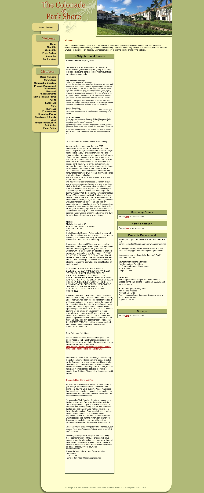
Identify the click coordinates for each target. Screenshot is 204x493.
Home (53, 44)
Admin (144, 488)
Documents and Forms (44, 97)
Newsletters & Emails (45, 117)
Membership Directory (45, 83)
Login (41, 27)
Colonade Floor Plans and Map (79, 380)
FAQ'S (53, 106)
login (127, 217)
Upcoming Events (47, 114)
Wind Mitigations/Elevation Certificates (45, 122)
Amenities (51, 56)
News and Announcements (48, 92)
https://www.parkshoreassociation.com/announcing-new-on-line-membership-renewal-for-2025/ (88, 348)
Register (49, 27)
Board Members (48, 77)
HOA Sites (126, 488)
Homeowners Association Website (109, 488)
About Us (51, 47)
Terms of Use (135, 488)
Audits (53, 100)
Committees (50, 80)
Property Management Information (45, 87)
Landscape (50, 103)
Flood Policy (49, 128)
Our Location (49, 59)
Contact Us (50, 50)
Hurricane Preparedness (49, 110)
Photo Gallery (49, 53)
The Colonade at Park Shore (86, 488)
